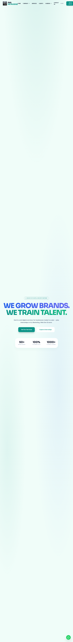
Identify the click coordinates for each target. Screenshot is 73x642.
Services (34, 3)
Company (25, 3)
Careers (47, 3)
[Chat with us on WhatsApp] (68, 637)
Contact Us (56, 3)
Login (61, 3)
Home (19, 3)
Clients (41, 3)
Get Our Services (26, 329)
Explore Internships (45, 329)
